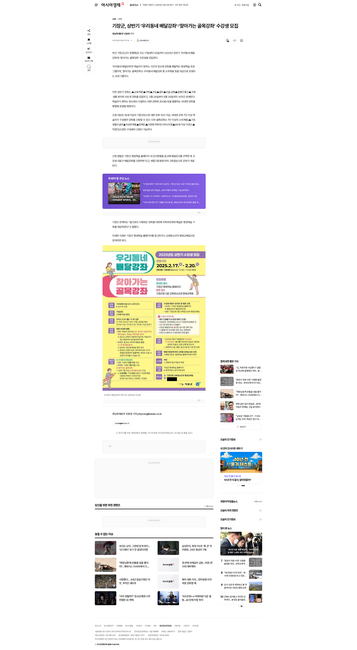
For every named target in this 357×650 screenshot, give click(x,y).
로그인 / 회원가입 (242, 4)
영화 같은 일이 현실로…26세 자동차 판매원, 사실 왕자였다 (166, 190)
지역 (120, 19)
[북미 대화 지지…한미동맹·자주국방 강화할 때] (168, 588)
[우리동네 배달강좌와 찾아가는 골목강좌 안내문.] (154, 318)
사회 (114, 19)
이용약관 (177, 625)
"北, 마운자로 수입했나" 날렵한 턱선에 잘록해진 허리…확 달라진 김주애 (249, 369)
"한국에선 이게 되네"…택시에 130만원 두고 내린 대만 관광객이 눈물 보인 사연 (235, 575)
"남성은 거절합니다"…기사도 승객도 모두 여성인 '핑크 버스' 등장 (248, 418)
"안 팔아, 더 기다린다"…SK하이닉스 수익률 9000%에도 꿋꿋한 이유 (170, 196)
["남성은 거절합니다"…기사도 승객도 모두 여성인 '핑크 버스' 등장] (227, 422)
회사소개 (98, 625)
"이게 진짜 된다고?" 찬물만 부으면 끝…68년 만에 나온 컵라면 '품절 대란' (171, 202)
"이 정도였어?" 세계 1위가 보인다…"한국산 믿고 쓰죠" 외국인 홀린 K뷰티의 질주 (171, 184)
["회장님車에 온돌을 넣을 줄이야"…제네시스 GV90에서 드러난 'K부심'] (227, 397)
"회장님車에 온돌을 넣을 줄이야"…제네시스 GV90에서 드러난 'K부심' (249, 393)
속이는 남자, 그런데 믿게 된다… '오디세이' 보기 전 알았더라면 (134, 547)
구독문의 (139, 625)
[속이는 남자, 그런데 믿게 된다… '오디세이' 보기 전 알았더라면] (105, 554)
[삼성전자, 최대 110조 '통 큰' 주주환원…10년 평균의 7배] (168, 554)
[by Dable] (208, 506)
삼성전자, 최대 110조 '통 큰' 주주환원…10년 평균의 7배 (197, 547)
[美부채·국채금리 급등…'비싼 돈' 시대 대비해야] (168, 571)
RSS (155, 625)
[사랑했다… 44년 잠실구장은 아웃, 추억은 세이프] (105, 588)
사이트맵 (195, 625)
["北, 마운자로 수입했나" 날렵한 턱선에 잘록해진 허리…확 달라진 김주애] (227, 373)
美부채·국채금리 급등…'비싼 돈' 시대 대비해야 (197, 564)
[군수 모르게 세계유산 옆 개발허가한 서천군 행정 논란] (255, 590)
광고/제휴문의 (109, 625)
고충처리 (186, 625)
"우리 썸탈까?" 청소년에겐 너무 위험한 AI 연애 (134, 598)
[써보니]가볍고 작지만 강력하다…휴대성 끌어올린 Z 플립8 (235, 599)
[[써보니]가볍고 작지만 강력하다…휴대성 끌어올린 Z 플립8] (255, 602)
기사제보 (148, 625)
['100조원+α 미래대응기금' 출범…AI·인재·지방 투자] (168, 605)
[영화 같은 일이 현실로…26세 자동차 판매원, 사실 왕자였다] (227, 409)
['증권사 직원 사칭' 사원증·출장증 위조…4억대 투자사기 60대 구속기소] (227, 385)
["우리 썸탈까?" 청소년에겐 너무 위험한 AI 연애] (105, 605)
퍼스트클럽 (129, 625)
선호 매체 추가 (144, 41)
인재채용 (119, 625)
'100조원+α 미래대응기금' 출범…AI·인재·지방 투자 (196, 598)
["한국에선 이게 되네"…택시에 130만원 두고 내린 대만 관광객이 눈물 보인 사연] (255, 578)
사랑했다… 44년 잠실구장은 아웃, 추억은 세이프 (134, 581)
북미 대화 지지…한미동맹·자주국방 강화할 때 (197, 581)
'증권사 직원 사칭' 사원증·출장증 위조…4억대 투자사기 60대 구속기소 (249, 381)
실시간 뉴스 (134, 5)
